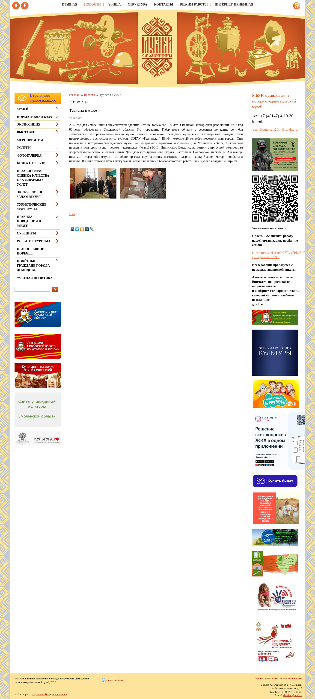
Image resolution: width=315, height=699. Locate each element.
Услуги (24, 147)
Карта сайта (271, 678)
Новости (92, 4)
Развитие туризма (34, 241)
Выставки (26, 132)
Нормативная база (34, 117)
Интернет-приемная (234, 4)
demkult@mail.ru (292, 695)
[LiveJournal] (91, 229)
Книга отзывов (31, 163)
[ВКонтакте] (72, 229)
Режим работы (194, 4)
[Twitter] (77, 229)
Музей (22, 109)
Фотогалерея (29, 155)
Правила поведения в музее (29, 221)
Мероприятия (30, 140)
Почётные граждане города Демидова (33, 266)
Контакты (163, 4)
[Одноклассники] (82, 229)
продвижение (59, 694)
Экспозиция (28, 124)
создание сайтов (41, 694)
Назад (73, 214)
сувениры (26, 233)
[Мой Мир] (87, 229)
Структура (137, 4)
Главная (69, 4)
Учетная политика (35, 278)
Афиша (114, 4)
